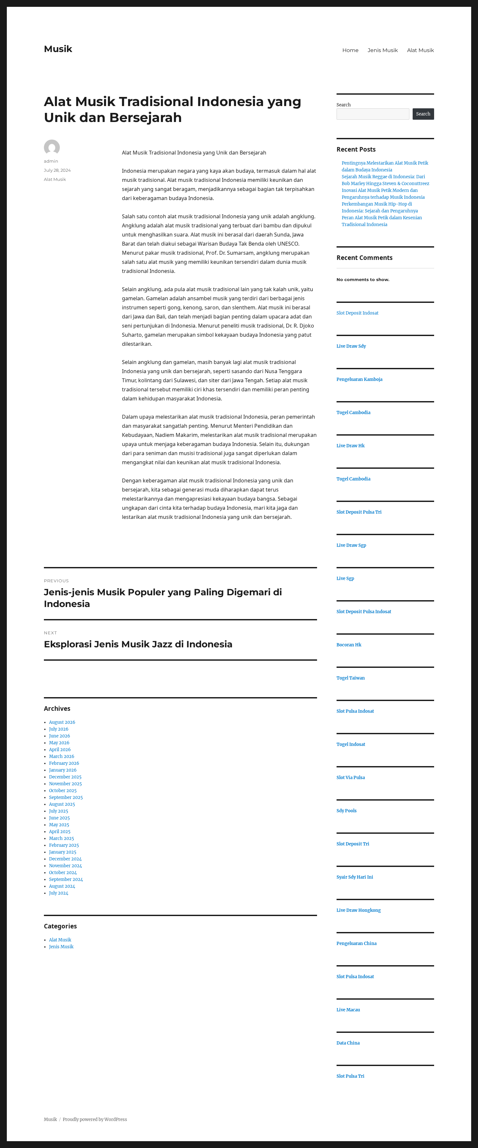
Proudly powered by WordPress (95, 1119)
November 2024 (65, 866)
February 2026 (64, 763)
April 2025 (60, 831)
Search (344, 105)
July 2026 (59, 729)
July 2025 (58, 811)
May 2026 (59, 743)
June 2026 (59, 736)
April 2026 (60, 749)
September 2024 (66, 879)
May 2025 (59, 825)
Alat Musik (420, 50)
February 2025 (64, 845)
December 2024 (65, 859)
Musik (58, 48)
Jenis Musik (383, 50)
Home (350, 50)
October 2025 (63, 790)
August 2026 (62, 722)
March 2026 (61, 756)
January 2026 (63, 770)
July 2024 (58, 893)
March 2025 (61, 838)
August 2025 (62, 804)
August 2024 (62, 886)
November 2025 (65, 784)
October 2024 (63, 872)
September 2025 (66, 797)
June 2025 (59, 818)
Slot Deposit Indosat (357, 313)
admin (51, 161)
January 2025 (62, 852)
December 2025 (65, 777)
